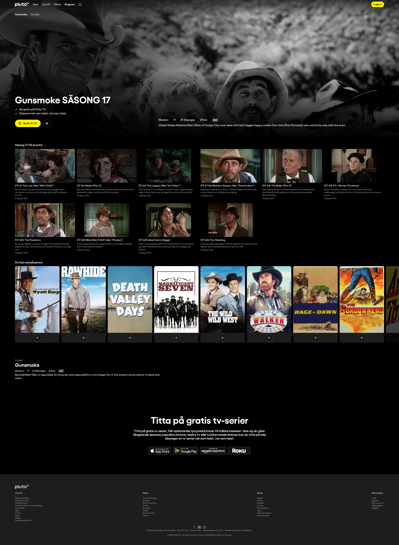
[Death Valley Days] (130, 304)
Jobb (374, 498)
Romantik (147, 508)
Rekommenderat (22, 498)
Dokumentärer (149, 513)
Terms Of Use (182, 530)
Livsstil (260, 506)
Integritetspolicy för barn (213, 530)
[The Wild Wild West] (222, 304)
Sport (17, 511)
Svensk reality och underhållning (29, 506)
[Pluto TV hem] (22, 4)
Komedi (146, 501)
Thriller (145, 511)
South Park (19, 508)
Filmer (57, 4)
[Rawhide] (83, 304)
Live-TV (46, 4)
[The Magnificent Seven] (176, 304)
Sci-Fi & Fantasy (149, 503)
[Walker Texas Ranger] (269, 304)
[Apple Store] (160, 450)
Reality (18, 518)
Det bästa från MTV (23, 521)
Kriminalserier (263, 508)
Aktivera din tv (378, 503)
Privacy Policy (195, 530)
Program (70, 4)
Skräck (146, 516)
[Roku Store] (239, 450)
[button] (31, 145)
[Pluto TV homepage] (22, 486)
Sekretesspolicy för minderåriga (238, 530)
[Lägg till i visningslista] (47, 123)
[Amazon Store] (213, 450)
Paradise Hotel (21, 503)
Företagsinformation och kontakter (161, 530)
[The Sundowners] (362, 304)
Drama (18, 513)
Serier (260, 493)
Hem (35, 4)
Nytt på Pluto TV (22, 501)
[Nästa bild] (391, 304)
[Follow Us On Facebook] (199, 527)
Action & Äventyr (150, 498)
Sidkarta (375, 508)
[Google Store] (185, 450)
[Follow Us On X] (194, 527)
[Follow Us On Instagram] (204, 527)
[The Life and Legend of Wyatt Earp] (37, 304)
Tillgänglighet (377, 506)
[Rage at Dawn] (315, 304)
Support (375, 501)
